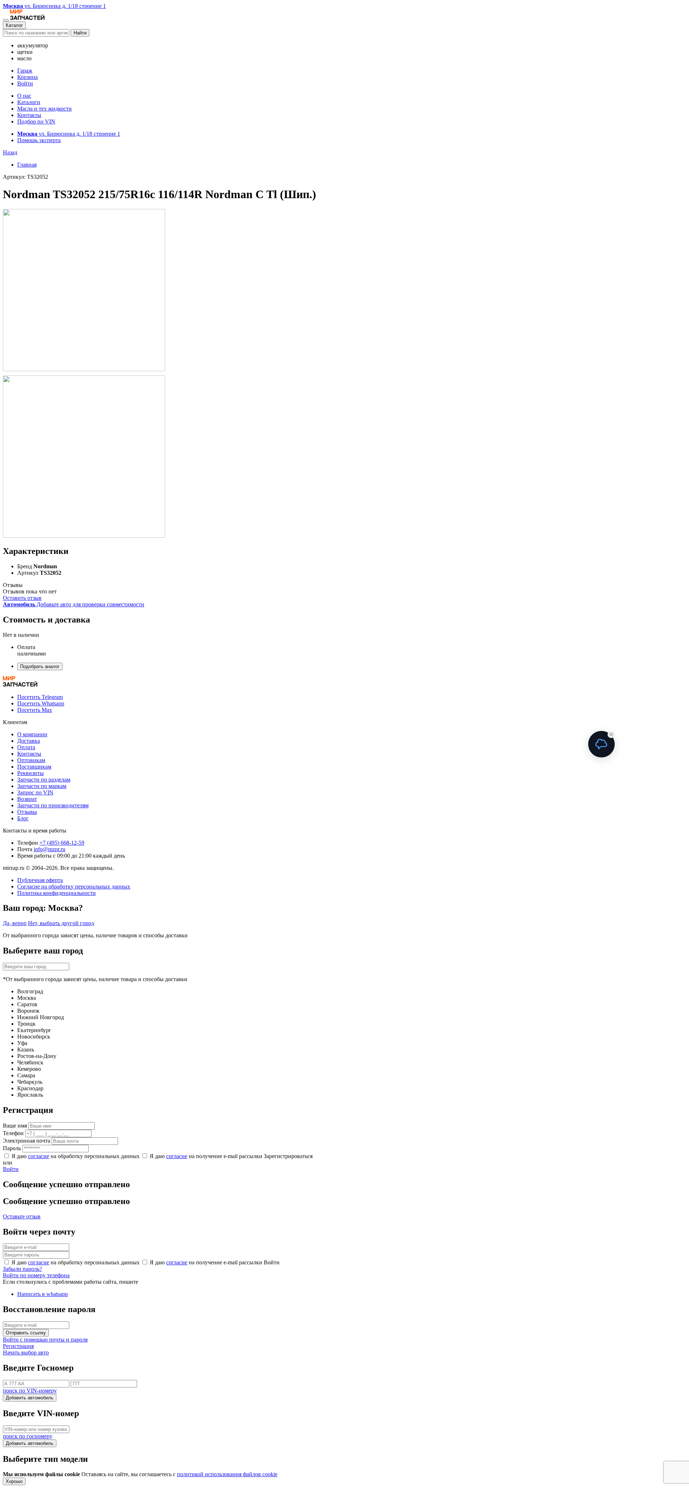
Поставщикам (34, 767)
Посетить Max (34, 710)
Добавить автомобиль (29, 1397)
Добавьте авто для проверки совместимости (73, 604)
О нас (24, 96)
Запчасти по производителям (53, 805)
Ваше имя (15, 1126)
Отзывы (27, 812)
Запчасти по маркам (41, 786)
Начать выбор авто (26, 1352)
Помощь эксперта (39, 140)
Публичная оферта (40, 880)
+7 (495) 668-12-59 (61, 843)
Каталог (14, 25)
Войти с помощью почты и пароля (45, 1340)
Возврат (27, 799)
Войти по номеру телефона (36, 1275)
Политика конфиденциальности (56, 893)
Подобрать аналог (40, 666)
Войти (25, 83)
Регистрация (18, 1346)
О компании (32, 734)
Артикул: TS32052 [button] (25, 177)
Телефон (13, 1133)
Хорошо (14, 1481)
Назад (10, 152)
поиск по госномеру (27, 1436)
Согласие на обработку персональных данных (73, 886)
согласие (38, 1156)
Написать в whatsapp (42, 1294)
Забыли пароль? (22, 1269)
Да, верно (15, 923)
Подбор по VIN (36, 121)
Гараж (24, 70)
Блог (23, 818)
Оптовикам (31, 760)
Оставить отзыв (22, 598)
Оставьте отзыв (22, 1216)
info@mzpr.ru (49, 849)
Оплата (26, 747)
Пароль (12, 1148)
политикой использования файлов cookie (227, 1474)
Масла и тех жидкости (44, 109)
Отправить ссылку (26, 1332)
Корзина (27, 77)
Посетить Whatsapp (40, 703)
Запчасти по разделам (43, 779)
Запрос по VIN (35, 792)
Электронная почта (26, 1141)
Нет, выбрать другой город (61, 923)
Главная (27, 165)
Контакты (29, 115)
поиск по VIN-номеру (30, 1390)
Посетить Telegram (40, 697)
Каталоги (28, 102)
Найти (80, 33)
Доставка (28, 741)
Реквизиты (30, 773)
